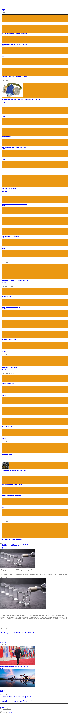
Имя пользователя (3, 708)
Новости (3, 10)
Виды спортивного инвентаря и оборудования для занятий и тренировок (13, 516)
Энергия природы (5, 283)
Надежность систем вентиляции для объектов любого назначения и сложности (14, 328)
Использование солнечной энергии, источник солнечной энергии (12, 415)
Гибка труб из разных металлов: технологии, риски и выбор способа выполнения (14, 470)
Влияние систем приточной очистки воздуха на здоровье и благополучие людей (14, 147)
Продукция (4, 102)
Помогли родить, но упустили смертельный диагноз (11, 545)
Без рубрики (2, 572)
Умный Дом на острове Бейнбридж (7, 394)
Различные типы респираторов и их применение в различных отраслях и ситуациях (14, 76)
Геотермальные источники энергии (7, 296)
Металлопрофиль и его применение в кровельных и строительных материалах (14, 506)
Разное (3, 457)
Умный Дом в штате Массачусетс (7, 426)
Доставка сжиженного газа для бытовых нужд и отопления (11, 22)
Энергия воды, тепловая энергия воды (11, 367)
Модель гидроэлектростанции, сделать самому (9, 257)
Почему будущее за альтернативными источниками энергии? (11, 307)
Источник (2, 625)
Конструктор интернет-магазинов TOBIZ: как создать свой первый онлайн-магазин (14, 204)
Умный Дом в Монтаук (5, 437)
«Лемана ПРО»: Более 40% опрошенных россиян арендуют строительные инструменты (20, 633)
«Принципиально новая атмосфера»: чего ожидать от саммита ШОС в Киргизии (15, 544)
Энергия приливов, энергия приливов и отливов (9, 339)
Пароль (1, 709)
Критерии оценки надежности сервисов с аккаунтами (10, 473)
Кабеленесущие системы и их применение (8, 383)
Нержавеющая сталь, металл (6, 136)
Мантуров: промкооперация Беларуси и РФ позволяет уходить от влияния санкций (17, 700)
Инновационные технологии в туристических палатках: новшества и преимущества (14, 44)
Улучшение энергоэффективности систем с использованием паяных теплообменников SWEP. (16, 168)
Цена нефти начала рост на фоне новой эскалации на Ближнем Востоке (14, 688)
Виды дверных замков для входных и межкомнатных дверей (11, 495)
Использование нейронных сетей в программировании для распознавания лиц (14, 65)
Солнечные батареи (6, 370)
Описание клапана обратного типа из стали (12, 539)
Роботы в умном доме (5, 404)
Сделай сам (4, 191)
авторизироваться (7, 629)
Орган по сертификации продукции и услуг (8, 350)
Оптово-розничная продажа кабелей (7, 125)
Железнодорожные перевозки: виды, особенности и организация (12, 484)
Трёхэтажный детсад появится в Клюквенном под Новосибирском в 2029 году (16, 701)
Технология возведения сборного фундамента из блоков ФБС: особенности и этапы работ (15, 33)
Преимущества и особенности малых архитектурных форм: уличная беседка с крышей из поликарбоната (17, 214)
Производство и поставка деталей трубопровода (9, 115)
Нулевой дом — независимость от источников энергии (10, 236)
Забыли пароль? (10, 712)
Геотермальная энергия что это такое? (8, 317)
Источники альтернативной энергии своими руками (9, 247)
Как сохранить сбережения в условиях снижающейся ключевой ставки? (17, 632)
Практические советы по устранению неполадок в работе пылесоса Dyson (13, 225)
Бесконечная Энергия (4, 282)
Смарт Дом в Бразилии (7, 454)
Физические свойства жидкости (9, 188)
